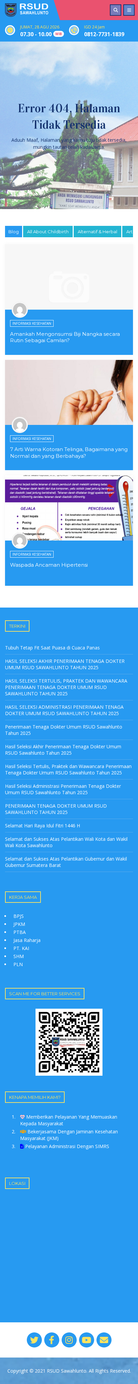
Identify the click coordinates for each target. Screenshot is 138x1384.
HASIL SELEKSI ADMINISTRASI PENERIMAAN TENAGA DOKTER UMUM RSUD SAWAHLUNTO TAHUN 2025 (64, 710)
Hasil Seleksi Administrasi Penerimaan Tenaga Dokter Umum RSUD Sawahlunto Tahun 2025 (63, 789)
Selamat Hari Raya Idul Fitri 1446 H (42, 825)
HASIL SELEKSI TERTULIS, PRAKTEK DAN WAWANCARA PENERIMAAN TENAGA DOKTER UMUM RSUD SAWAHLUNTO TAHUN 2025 (66, 687)
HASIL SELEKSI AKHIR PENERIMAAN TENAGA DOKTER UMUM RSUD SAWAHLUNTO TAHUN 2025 (65, 664)
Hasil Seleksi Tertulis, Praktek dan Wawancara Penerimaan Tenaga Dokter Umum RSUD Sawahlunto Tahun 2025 (68, 769)
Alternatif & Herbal (97, 231)
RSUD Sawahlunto (66, 1371)
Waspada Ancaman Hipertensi (49, 565)
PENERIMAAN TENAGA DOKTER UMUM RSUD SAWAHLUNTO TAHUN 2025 (56, 809)
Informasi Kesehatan (31, 323)
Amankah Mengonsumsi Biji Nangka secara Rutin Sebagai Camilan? (65, 337)
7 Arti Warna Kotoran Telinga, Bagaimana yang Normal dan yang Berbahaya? (69, 452)
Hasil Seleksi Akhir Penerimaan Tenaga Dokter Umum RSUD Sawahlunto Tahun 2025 (63, 749)
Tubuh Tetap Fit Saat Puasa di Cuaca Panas (52, 647)
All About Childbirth (48, 231)
